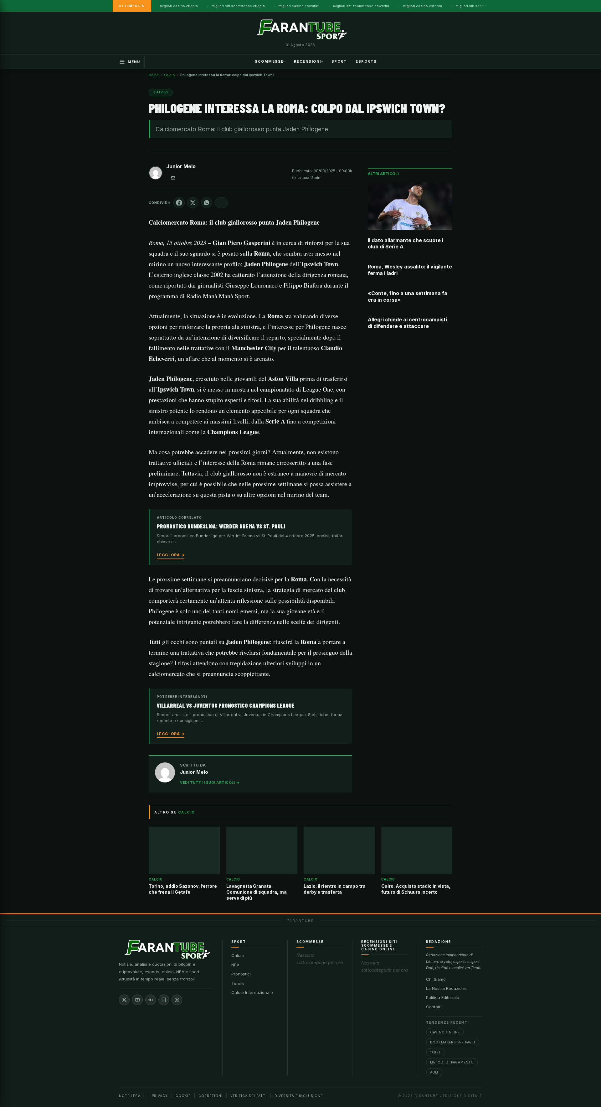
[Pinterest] (177, 1000)
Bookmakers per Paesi (452, 1042)
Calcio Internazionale (252, 992)
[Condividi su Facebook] (179, 202)
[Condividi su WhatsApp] (206, 202)
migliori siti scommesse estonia (483, 6)
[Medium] (150, 1000)
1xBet (435, 1052)
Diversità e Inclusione (299, 1096)
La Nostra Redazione (446, 988)
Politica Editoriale (442, 997)
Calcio (237, 955)
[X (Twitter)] (124, 1000)
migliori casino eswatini (299, 6)
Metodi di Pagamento (452, 1062)
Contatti (433, 1006)
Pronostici (241, 973)
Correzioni (210, 1096)
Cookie (183, 1096)
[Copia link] (221, 202)
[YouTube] (137, 1000)
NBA (235, 964)
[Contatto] (173, 178)
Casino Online (445, 1032)
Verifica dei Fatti (248, 1096)
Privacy (160, 1096)
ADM (434, 1072)
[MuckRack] (163, 1000)
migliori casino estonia (422, 6)
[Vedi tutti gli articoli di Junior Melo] (155, 174)
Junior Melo (181, 166)
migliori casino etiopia (179, 6)
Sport (339, 61)
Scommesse (269, 61)
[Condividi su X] (192, 202)
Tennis (237, 983)
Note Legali (131, 1096)
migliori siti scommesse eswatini (361, 6)
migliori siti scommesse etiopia (238, 6)
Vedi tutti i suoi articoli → (210, 782)
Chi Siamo (436, 979)
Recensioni (307, 61)
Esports (366, 61)
